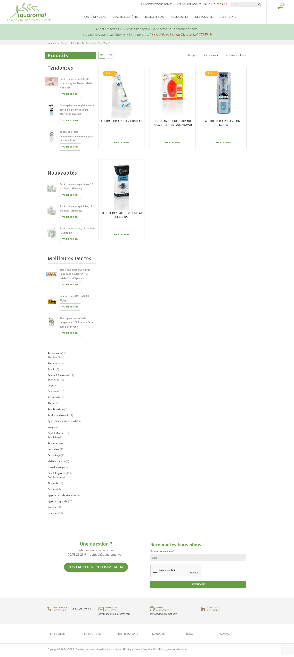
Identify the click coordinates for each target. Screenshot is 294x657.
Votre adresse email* (162, 551)
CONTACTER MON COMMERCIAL (96, 567)
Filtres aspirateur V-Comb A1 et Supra (121, 215)
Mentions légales (113, 649)
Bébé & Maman (154, 17)
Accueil (52, 43)
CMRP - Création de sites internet (85, 649)
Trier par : (193, 55)
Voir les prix (70, 94)
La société (57, 633)
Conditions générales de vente (170, 649)
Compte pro (228, 17)
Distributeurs (128, 633)
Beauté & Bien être (125, 17)
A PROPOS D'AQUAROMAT (156, 4)
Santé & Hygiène (95, 17)
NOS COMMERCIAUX (188, 4)
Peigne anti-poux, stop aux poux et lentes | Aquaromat (172, 122)
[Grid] (102, 55)
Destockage (204, 17)
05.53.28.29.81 (78, 554)
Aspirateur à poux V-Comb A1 (121, 121)
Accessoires (180, 17)
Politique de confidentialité (138, 649)
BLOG (189, 633)
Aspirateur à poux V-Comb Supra (223, 122)
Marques (158, 633)
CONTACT (226, 633)
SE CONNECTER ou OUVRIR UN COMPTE (181, 35)
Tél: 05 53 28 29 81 (215, 4)
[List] (110, 55)
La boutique (92, 633)
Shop (64, 43)
